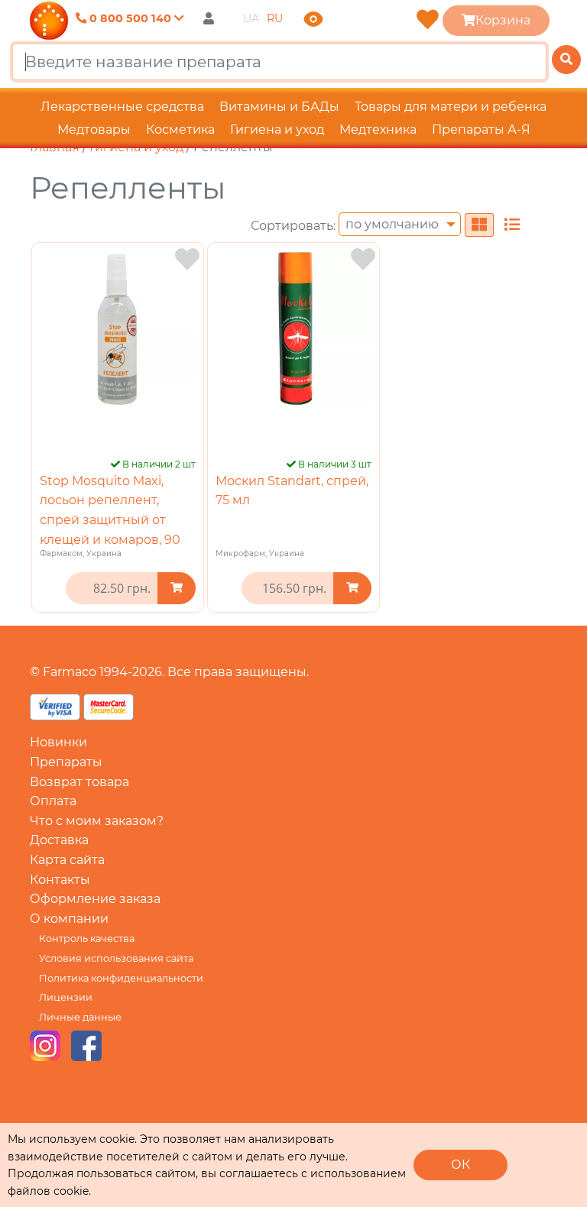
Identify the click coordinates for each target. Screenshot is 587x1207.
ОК (460, 1164)
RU (275, 18)
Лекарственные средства (122, 106)
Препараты (66, 762)
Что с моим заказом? (97, 821)
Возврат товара (79, 782)
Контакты (60, 879)
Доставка (59, 840)
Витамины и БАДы (279, 106)
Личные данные (80, 1017)
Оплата (53, 801)
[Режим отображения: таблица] (512, 225)
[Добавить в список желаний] (187, 259)
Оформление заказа (95, 898)
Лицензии (65, 997)
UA (251, 18)
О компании (69, 918)
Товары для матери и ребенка (450, 106)
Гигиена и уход (277, 129)
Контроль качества (87, 938)
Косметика (180, 129)
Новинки (58, 742)
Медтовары (94, 129)
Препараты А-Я (481, 129)
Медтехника (378, 129)
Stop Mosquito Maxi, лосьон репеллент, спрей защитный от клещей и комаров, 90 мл (110, 520)
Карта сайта (67, 860)
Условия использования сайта (116, 958)
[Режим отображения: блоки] (479, 225)
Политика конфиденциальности (121, 978)
